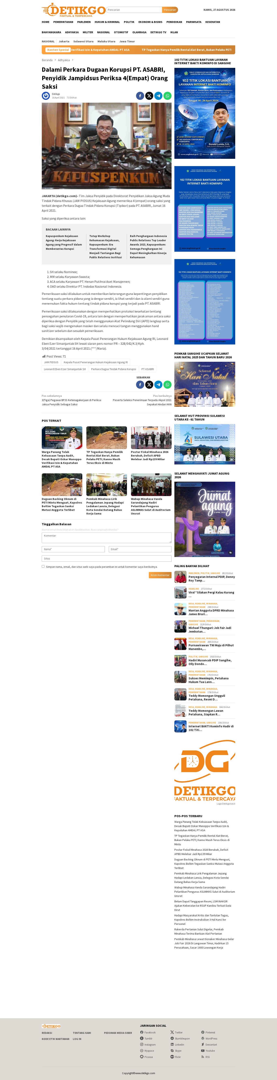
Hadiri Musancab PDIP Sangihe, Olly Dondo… (210, 662)
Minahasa (211, 603)
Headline (194, 588)
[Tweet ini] (149, 96)
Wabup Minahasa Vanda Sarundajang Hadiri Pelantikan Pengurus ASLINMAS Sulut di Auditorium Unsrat (151, 506)
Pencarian (170, 10)
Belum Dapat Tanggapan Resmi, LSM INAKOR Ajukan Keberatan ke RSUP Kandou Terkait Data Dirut (202, 906)
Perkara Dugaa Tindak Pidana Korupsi (113, 369)
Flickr (178, 1057)
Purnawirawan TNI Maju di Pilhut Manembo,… (211, 647)
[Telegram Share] (158, 96)
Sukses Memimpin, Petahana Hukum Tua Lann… (209, 680)
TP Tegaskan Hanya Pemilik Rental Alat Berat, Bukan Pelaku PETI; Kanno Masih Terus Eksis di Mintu (168, 50)
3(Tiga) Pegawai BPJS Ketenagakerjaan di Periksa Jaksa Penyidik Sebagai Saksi (71, 400)
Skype (178, 1050)
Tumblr (148, 1038)
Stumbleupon (182, 1038)
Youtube (210, 1050)
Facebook (150, 1032)
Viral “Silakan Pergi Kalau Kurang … (211, 594)
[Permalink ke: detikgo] (46, 95)
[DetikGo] (74, 9)
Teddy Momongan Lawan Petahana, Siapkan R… (206, 712)
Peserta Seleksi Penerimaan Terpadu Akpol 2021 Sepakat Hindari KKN (142, 400)
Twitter (179, 1032)
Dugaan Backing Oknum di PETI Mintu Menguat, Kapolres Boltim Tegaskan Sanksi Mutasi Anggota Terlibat (62, 504)
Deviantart (211, 1044)
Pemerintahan (197, 607)
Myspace (149, 1050)
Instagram (150, 1044)
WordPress (211, 1038)
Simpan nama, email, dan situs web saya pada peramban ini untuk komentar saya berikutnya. (102, 567)
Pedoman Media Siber (118, 1033)
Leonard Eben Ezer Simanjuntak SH (65, 369)
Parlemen (194, 573)
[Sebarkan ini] (140, 96)
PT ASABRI (148, 369)
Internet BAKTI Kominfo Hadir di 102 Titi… (211, 728)
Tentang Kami (82, 1033)
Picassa (149, 1057)
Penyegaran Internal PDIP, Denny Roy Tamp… (212, 578)
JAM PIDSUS (51, 362)
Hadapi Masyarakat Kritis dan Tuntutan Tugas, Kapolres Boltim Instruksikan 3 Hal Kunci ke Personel (201, 920)
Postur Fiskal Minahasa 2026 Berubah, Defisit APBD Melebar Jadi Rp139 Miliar (149, 455)
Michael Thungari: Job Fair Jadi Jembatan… (210, 629)
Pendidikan (212, 621)
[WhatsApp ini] (167, 96)
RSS (208, 1057)
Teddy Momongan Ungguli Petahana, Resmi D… (207, 697)
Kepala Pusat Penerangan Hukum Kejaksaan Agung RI (96, 362)
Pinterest (210, 1032)
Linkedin (179, 1044)
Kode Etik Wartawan (55, 1039)
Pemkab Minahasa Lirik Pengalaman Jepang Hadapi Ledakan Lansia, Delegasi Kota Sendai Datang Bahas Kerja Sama (105, 506)
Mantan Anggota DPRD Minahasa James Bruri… (211, 612)
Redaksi (47, 1033)
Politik (205, 573)
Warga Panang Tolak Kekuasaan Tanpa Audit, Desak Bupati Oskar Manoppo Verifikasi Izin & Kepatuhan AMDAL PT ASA (62, 459)
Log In (77, 1039)
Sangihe (215, 573)
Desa (191, 603)
